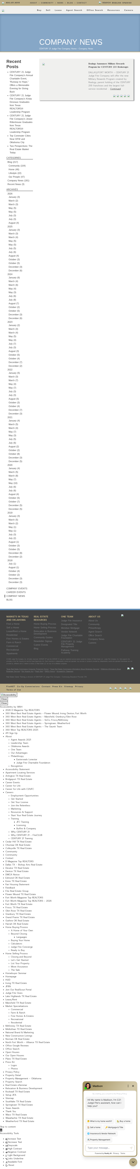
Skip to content (8, 1126)
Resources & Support (22, 812)
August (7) (14, 303)
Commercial (12, 646)
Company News (86, 48)
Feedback (10, 887)
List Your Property (20, 963)
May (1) (12, 527)
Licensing (21, 825)
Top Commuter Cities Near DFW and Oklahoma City (20, 139)
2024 (10, 274)
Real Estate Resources (41, 618)
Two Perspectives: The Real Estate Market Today (21, 149)
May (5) (12, 208)
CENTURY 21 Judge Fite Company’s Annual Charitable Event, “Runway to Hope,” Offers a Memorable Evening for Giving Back (21, 82)
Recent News (14, 184)
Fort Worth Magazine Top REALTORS (24, 897)
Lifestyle (13, 173)
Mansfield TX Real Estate (18, 1002)
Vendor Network (69, 632)
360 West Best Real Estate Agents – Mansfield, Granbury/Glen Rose (41, 716)
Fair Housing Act (27, 671)
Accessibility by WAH (11, 706)
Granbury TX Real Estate (18, 914)
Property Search (13, 1081)
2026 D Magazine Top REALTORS (22, 710)
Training (15, 818)
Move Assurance (19, 966)
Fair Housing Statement (17, 884)
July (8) (12, 300)
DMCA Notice (50, 671)
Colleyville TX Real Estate (18, 848)
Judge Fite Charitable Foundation (72, 636)
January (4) (14, 420)
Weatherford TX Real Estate (19, 1121)
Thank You (10, 1111)
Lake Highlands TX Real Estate (21, 996)
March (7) (13, 380)
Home (74, 48)
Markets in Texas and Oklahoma (17, 618)
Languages (21, 937)
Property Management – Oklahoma (23, 1078)
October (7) (14, 501)
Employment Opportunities (25, 795)
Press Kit (57, 686)
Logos (14, 1065)
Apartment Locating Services (20, 772)
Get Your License (19, 802)
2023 (10, 322)
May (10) (13, 483)
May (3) (12, 292)
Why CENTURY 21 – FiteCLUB (26, 835)
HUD (7, 979)
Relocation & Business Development (45, 632)
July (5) (12, 248)
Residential (12, 635)
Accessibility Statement (65, 671)
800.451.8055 (13, 3)
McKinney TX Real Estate (18, 1025)
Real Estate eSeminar (16, 1085)
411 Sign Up (11, 733)
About (33, 3)
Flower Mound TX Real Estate (20, 894)
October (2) (14, 307)
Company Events (16, 588)
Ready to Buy (18, 950)
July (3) (12, 215)
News (60, 3)
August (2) (14, 446)
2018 (10, 560)
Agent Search (74, 10)
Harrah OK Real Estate (16, 923)
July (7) (12, 344)
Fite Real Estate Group (17, 891)
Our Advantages (19, 752)
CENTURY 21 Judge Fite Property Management (71, 644)
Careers (128, 10)
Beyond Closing (19, 933)
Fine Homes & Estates (17, 639)
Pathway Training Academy (69, 651)
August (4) (14, 223)
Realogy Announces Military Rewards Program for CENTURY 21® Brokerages (108, 65)
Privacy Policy (12, 1071)
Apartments (12, 653)
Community (47, 3)
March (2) (13, 201)
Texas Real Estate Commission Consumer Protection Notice (27, 669)
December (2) (15, 366)
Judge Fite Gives (14, 993)
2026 (10, 194)
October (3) (14, 259)
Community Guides (43, 637)
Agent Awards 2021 (21, 739)
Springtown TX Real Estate (19, 1104)
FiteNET (10, 686)
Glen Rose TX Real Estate (18, 910)
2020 (10, 465)
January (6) (14, 277)
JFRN (8, 986)
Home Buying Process (45, 624)
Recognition (17, 766)
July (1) (12, 564)
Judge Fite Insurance (71, 620)
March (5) (13, 424)
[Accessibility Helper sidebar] (8, 694)
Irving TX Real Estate (16, 983)
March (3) (13, 204)
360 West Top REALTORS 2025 (21, 729)
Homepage (10, 976)
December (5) (15, 461)
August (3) (14, 351)
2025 (10, 226)
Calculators (16, 943)
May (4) (12, 289)
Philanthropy (94, 628)
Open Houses (12, 1052)
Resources (113, 10)
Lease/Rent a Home (16, 631)
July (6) (12, 252)
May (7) (12, 388)
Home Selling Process (45, 627)
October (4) (14, 358)
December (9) (15, 553)
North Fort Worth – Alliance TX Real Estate (27, 1042)
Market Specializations (16, 1006)
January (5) (14, 373)
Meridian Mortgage (70, 628)
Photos (14, 1068)
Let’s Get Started (19, 960)
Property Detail (13, 1075)
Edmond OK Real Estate (17, 877)
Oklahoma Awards (20, 746)
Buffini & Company (26, 828)
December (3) (15, 267)
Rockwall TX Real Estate (17, 1091)
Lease (58, 10)
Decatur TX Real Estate (17, 868)
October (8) (14, 454)
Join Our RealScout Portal (18, 989)
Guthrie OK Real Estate (17, 920)
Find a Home (13, 624)
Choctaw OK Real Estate (17, 845)
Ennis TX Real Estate (16, 881)
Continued (115, 88)
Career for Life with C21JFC (19, 789)
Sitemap (68, 686)
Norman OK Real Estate (17, 1039)
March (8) (13, 476)
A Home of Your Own (22, 930)
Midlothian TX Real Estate (18, 1029)
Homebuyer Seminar (15, 973)
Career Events (16, 592)
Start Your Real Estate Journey (26, 815)
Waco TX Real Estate (16, 1114)
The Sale (15, 970)
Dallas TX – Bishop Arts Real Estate (23, 864)
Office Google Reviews (17, 1045)
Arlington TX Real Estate (18, 775)
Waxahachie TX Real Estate (19, 1118)
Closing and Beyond (21, 956)
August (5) (14, 399)
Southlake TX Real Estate (18, 1101)
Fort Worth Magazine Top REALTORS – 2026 (28, 900)
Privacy (79, 686)
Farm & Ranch (13, 642)
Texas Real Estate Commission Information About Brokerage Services (74, 669)
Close (4, 699)
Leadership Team (19, 743)
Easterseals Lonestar (26, 759)
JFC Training (22, 822)
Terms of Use (13, 690)
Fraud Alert (39, 671)
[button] (1, 1130)
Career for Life (13, 785)
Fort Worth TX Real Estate (18, 904)
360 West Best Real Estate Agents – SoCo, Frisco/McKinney (36, 720)
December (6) (15, 270)
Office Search (95, 10)
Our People (14, 177)
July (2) (12, 538)
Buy (39, 10)
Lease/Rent (11, 999)
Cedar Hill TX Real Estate (18, 841)
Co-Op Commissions (28, 686)
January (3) (14, 197)
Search (106, 3)
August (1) (14, 542)
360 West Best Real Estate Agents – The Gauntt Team (33, 726)
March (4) (13, 237)
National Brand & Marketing (19, 1032)
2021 (10, 417)
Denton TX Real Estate (17, 871)
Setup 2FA (10, 1095)
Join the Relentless (20, 805)
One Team (67, 616)
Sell (48, 10)
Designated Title (69, 624)
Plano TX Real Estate (16, 1058)
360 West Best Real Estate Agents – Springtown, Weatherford (37, 723)
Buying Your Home (20, 940)
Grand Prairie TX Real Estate (20, 917)
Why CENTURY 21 (20, 831)
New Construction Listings (18, 1035)
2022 (10, 370)
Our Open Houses (14, 1055)
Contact (82, 3)
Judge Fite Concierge (22, 946)
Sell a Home (12, 627)
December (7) (15, 362)
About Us (94, 616)
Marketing (16, 808)
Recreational (12, 650)
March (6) (13, 285)
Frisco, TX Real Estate (16, 907)
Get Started (17, 798)
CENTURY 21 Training (22, 838)
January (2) (14, 325)
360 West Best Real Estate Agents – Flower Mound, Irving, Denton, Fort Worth (45, 713)
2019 (10, 513)
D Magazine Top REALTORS (19, 861)
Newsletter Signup (43, 641)
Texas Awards (12, 1108)
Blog (70, 3)
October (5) (14, 263)
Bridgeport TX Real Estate (18, 779)
